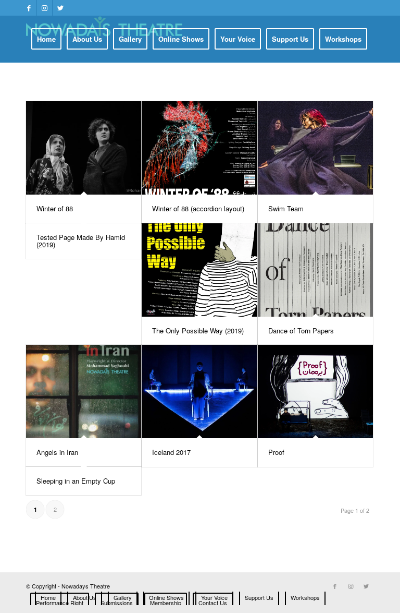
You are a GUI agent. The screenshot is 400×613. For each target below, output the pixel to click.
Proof (276, 452)
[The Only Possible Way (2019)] (199, 270)
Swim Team (286, 208)
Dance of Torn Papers (301, 330)
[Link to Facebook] (28, 8)
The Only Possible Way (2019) (198, 330)
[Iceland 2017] (199, 391)
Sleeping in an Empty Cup (75, 481)
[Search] (279, 85)
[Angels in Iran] (83, 391)
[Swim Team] (315, 148)
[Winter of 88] (83, 148)
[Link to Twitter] (60, 8)
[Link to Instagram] (44, 8)
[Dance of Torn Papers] (315, 270)
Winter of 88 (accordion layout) (198, 208)
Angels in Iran (57, 452)
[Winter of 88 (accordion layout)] (199, 148)
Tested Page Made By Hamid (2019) (80, 240)
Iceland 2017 (171, 452)
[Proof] (315, 391)
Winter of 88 (54, 208)
